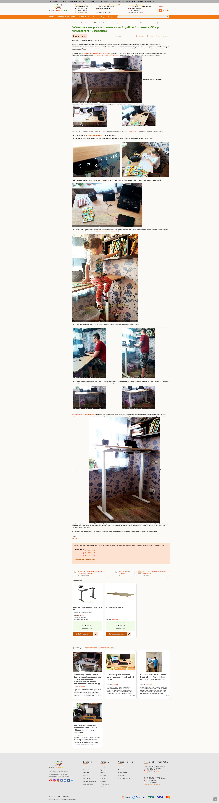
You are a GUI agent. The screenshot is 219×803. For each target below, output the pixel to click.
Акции (103, 17)
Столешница (132, 132)
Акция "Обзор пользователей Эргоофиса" (89, 23)
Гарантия (99, 1)
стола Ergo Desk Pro (95, 135)
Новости (106, 1)
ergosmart (75, 538)
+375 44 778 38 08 (104, 8)
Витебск (103, 775)
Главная (74, 23)
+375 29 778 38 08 (81, 10)
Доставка (82, 1)
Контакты (63, 1)
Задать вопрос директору (145, 1)
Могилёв (103, 781)
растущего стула (97, 231)
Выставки (121, 1)
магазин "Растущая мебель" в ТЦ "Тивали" (97, 53)
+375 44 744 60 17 (135, 8)
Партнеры (91, 1)
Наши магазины (72, 1)
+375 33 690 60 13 (134, 10)
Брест (102, 770)
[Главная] (58, 11)
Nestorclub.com (72, 799)
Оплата (120, 767)
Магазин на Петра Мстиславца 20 (108, 5)
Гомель (103, 778)
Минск (102, 767)
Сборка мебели (122, 773)
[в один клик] (96, 634)
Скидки (95, 17)
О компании (53, 1)
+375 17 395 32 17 (81, 8)
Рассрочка (112, 17)
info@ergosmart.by (82, 13)
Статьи (114, 1)
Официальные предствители (105, 785)
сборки (164, 524)
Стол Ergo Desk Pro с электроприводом (84, 414)
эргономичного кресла (111, 231)
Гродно (103, 773)
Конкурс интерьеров (89, 781)
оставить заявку (80, 36)
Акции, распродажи (124, 778)
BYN (161, 6)
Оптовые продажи (81, 5)
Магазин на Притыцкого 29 (139, 5)
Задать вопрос (88, 784)
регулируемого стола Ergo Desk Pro (105, 55)
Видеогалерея (130, 1)
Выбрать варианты (84, 634)
